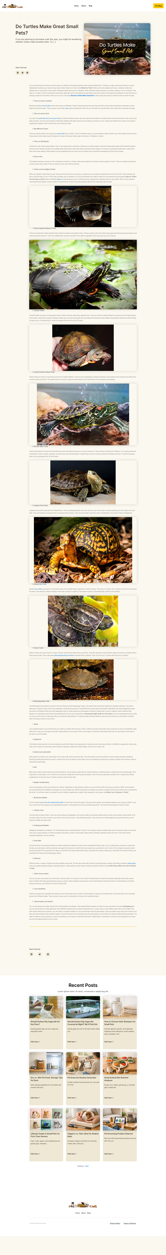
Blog (90, 6)
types (59, 179)
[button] (18, 73)
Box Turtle (42, 584)
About (83, 6)
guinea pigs (131, 863)
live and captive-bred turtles (54, 802)
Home (76, 6)
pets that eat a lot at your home (49, 118)
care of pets (46, 106)
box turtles (38, 589)
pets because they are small (63, 655)
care (66, 108)
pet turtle (61, 134)
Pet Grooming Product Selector (118, 1134)
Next (87, 1166)
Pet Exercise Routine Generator (81, 1077)
